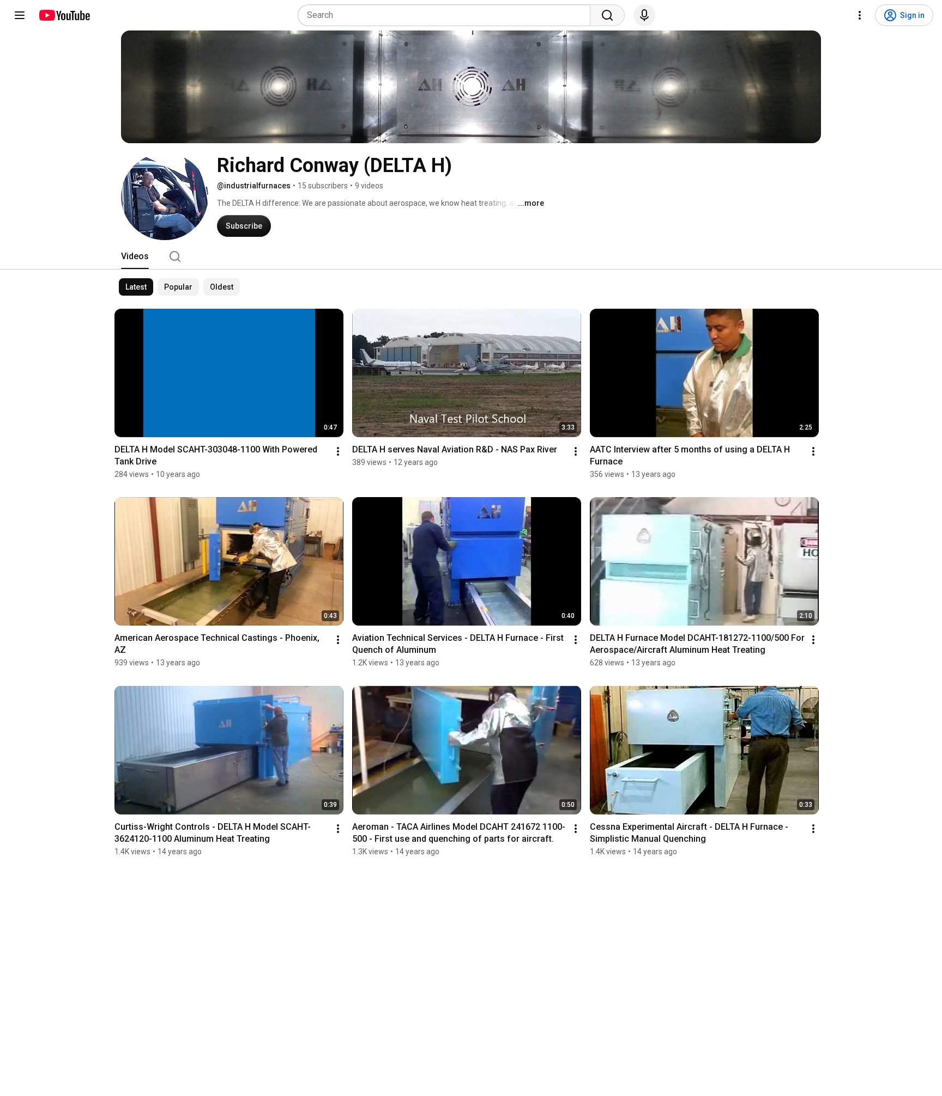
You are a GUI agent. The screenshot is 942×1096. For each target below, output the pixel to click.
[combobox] (447, 15)
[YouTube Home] (64, 15)
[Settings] (859, 15)
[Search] (607, 15)
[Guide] (19, 15)
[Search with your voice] (644, 15)
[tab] (135, 256)
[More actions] (338, 451)
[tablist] (471, 256)
